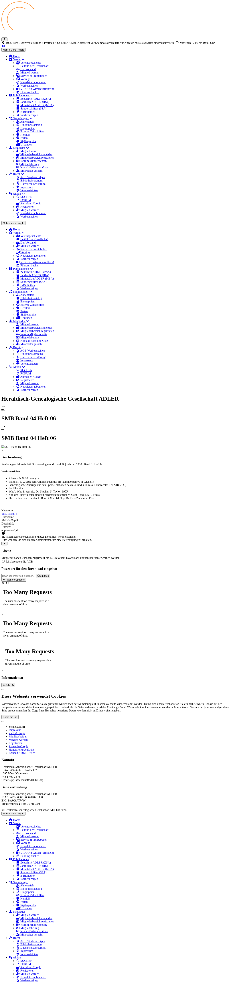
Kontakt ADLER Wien (22, 752)
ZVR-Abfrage (17, 733)
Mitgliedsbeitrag (18, 736)
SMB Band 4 (9, 513)
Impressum (15, 729)
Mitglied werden (18, 739)
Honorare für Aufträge (21, 749)
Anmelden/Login (18, 746)
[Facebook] (3, 46)
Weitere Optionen (15, 579)
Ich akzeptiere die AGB (19, 561)
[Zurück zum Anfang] (4, 39)
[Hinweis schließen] (4, 543)
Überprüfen (43, 576)
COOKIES (8, 685)
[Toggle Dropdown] (2, 721)
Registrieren (16, 743)
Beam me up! (10, 717)
